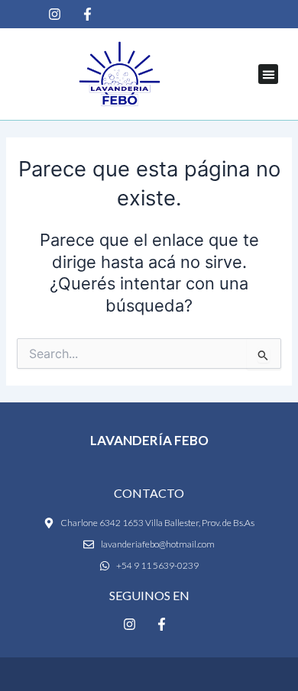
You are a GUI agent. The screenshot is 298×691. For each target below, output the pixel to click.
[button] (268, 74)
